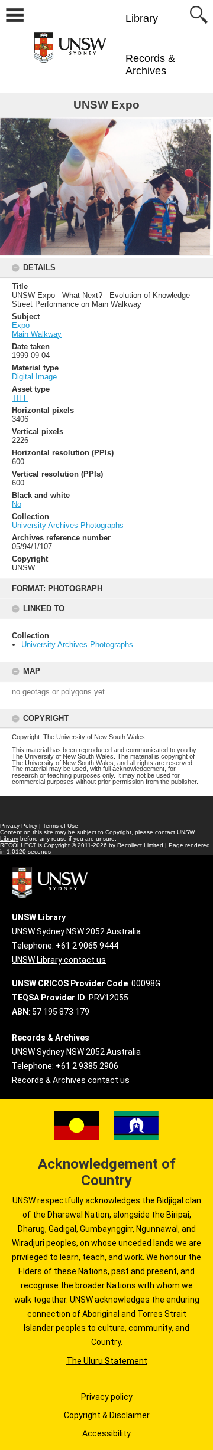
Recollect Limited (140, 845)
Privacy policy (107, 1397)
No (16, 504)
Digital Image (34, 376)
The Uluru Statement (106, 1361)
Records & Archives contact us (71, 1080)
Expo (21, 325)
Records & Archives (150, 65)
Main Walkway (37, 334)
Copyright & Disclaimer (107, 1415)
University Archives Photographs (77, 644)
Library (141, 18)
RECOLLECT (18, 845)
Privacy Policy (18, 825)
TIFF (20, 397)
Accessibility (106, 1433)
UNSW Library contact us (59, 960)
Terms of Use (60, 825)
